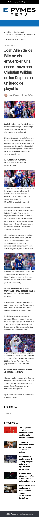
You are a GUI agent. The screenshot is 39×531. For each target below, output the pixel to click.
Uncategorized (9, 45)
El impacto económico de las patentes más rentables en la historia (26, 447)
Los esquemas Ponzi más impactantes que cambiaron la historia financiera (26, 433)
